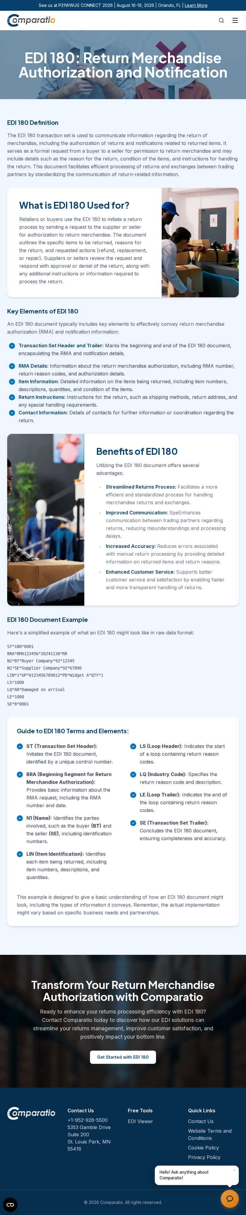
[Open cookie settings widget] (10, 1205)
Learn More (196, 5)
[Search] (221, 20)
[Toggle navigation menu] (235, 20)
